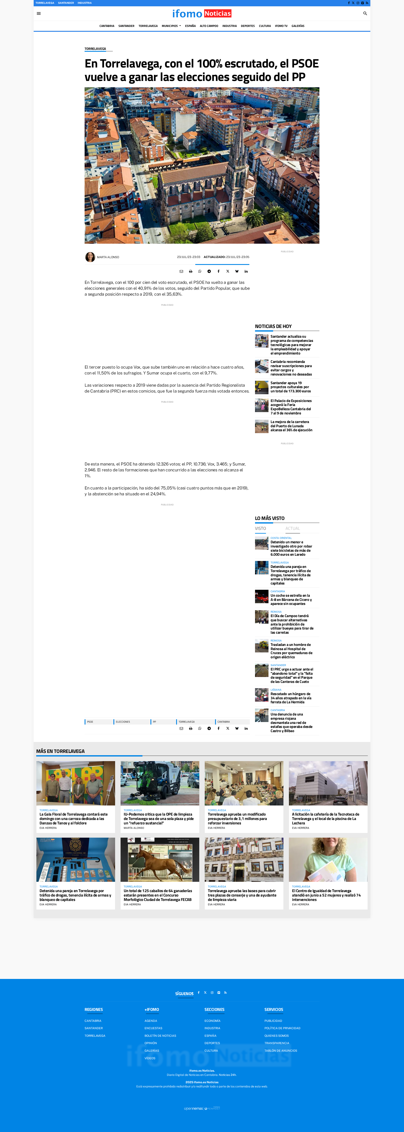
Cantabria (224, 722)
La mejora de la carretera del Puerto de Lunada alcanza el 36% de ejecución (291, 426)
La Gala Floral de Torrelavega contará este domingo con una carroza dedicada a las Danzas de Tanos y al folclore (74, 818)
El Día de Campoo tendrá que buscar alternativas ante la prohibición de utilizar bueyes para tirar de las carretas (292, 624)
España (211, 1035)
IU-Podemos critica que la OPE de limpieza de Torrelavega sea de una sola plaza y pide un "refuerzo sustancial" (159, 818)
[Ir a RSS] (367, 3)
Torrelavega (45, 2)
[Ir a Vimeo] (362, 3)
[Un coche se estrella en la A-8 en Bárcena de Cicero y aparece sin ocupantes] (261, 596)
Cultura (211, 1050)
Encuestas (153, 1028)
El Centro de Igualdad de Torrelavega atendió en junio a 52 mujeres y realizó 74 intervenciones (326, 894)
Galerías (152, 1050)
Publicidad (273, 1020)
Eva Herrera (48, 828)
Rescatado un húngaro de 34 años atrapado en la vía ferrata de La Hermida (291, 698)
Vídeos (150, 1058)
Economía (213, 1020)
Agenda (151, 1020)
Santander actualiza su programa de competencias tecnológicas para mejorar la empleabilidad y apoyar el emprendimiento (292, 344)
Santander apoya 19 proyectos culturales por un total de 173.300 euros (291, 387)
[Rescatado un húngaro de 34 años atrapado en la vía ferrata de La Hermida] (261, 695)
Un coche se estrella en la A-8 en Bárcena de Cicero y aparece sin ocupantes (291, 599)
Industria (85, 2)
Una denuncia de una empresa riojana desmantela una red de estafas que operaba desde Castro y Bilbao (291, 722)
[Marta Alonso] (90, 257)
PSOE (90, 722)
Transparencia (276, 1043)
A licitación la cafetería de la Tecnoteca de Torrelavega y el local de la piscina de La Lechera (325, 818)
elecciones (123, 722)
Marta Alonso (108, 257)
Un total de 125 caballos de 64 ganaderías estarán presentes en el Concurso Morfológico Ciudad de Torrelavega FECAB (158, 894)
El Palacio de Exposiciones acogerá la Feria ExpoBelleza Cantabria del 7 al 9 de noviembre (291, 407)
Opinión (151, 1043)
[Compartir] (200, 271)
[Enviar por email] (181, 271)
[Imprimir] (190, 271)
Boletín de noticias (160, 1035)
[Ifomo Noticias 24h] (202, 13)
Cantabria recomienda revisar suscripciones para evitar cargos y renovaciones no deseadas (291, 368)
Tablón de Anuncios (280, 1050)
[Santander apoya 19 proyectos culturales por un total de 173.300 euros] (261, 387)
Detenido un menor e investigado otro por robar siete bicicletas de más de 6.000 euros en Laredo (291, 548)
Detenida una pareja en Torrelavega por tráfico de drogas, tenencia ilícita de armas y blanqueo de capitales (291, 575)
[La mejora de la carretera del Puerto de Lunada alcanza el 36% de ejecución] (261, 426)
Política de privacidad (282, 1028)
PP (154, 722)
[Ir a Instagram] (358, 3)
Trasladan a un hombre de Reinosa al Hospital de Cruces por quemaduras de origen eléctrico (291, 651)
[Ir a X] (353, 3)
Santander (66, 2)
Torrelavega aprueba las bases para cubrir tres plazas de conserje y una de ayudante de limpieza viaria (242, 894)
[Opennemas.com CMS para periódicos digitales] (202, 1108)
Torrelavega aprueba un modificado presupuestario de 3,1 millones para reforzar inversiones (237, 818)
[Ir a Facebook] (349, 3)
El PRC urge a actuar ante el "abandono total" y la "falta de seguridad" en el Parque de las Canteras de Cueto (292, 675)
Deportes (212, 1043)
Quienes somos (276, 1035)
